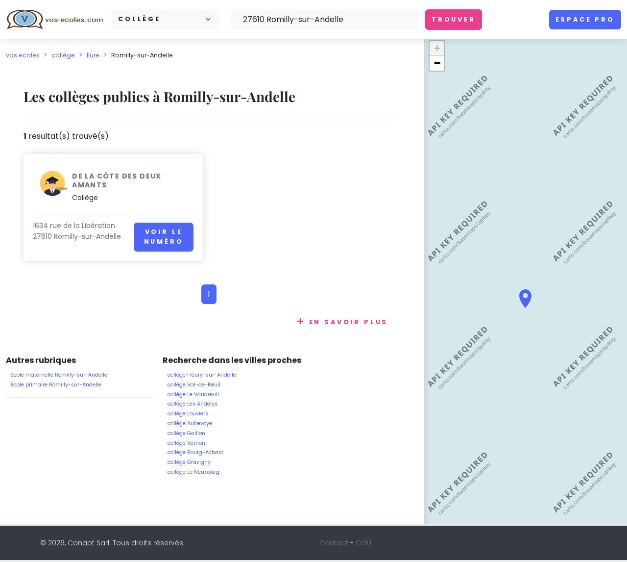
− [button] (437, 63)
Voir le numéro (164, 237)
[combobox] (165, 19)
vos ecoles (23, 55)
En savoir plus (348, 322)
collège (63, 55)
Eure (93, 55)
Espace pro (585, 19)
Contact (333, 543)
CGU (363, 543)
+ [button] (437, 48)
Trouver (454, 19)
